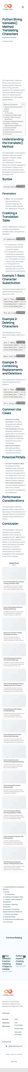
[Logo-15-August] (8, 2)
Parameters (10, 113)
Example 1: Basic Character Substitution (13, 118)
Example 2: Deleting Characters (14, 121)
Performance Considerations (13, 132)
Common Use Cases (10, 127)
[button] (3, 957)
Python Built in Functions (9, 37)
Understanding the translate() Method (13, 108)
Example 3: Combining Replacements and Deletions (13, 124)
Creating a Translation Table (13, 115)
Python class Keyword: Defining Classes (9, 961)
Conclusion (8, 134)
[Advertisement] (14, 64)
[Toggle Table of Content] (22, 104)
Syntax (7, 111)
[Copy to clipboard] (18, 186)
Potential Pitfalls (9, 130)
